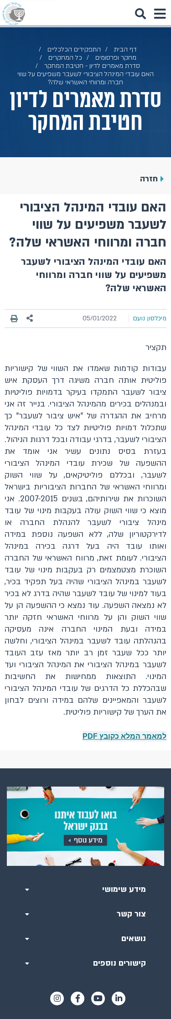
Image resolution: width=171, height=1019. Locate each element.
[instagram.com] (57, 998)
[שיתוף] (30, 318)
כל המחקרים (65, 57)
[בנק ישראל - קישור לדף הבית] (13, 13)
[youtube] (98, 998)
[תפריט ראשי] (159, 13)
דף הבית (125, 49)
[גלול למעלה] (85, 768)
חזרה (149, 179)
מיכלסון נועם (149, 318)
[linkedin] (118, 998)
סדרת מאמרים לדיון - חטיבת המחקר (92, 66)
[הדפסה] (14, 318)
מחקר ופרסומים (115, 57)
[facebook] (77, 998)
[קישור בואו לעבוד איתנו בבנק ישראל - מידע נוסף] (85, 826)
